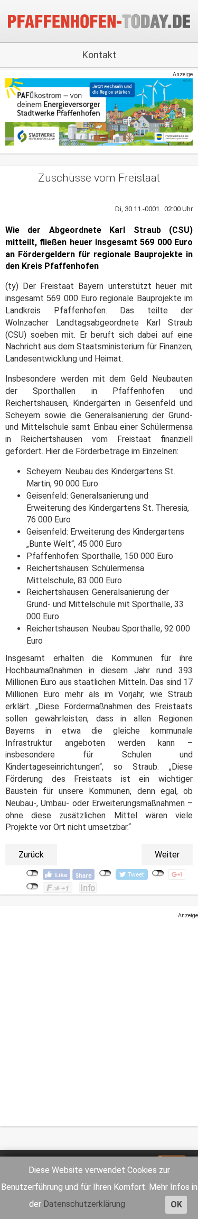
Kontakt (99, 54)
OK (176, 1204)
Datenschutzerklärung (84, 1204)
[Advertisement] (99, 1019)
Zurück (31, 855)
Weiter (167, 855)
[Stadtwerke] (99, 111)
